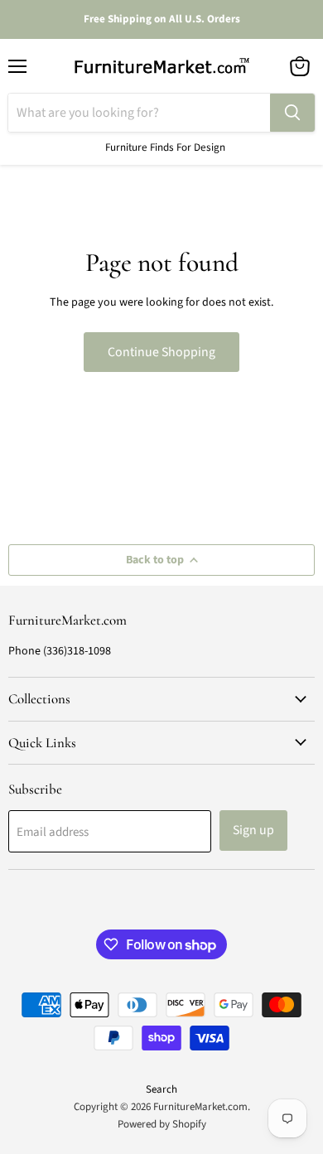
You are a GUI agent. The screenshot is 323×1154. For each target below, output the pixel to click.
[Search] (292, 113)
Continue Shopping (161, 352)
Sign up (253, 830)
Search (161, 1089)
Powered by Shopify (162, 1124)
